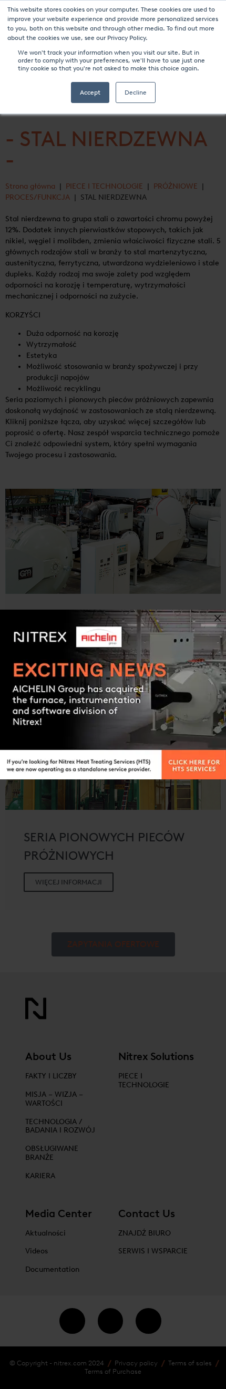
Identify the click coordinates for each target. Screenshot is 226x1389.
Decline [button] (136, 92)
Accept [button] (90, 92)
